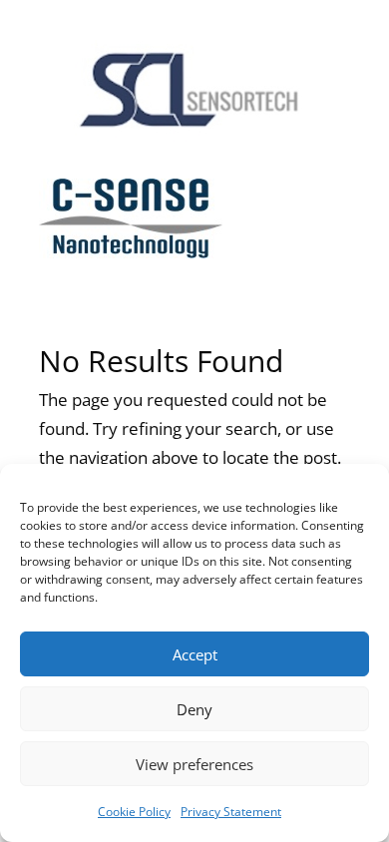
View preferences (194, 764)
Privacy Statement (231, 811)
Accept (195, 654)
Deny (194, 709)
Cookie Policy (134, 811)
